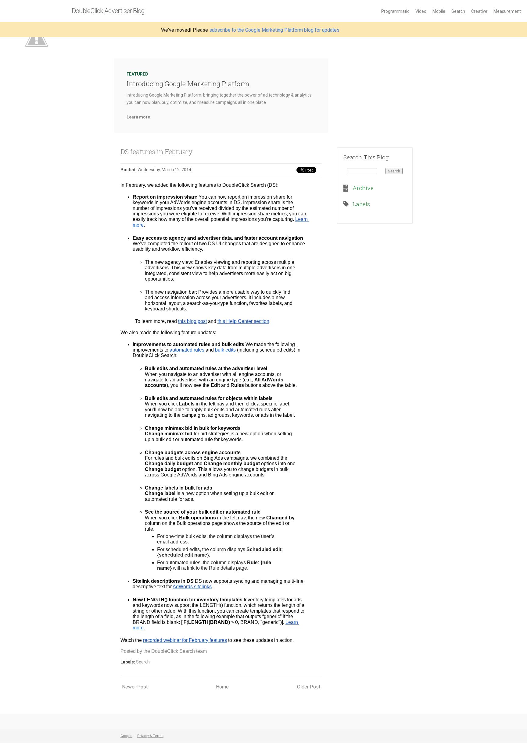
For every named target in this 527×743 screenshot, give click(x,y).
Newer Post (135, 687)
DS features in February (156, 151)
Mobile (438, 11)
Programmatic (395, 11)
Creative (479, 11)
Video (420, 11)
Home (222, 687)
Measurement (507, 11)
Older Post (308, 687)
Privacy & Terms (150, 736)
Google (126, 736)
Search (458, 11)
